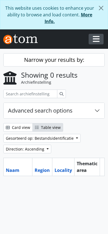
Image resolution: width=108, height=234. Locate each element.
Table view (50, 127)
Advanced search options (40, 110)
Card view (20, 127)
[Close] (101, 8)
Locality (63, 170)
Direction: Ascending (25, 149)
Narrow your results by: (54, 59)
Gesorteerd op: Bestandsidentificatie (40, 138)
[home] (22, 39)
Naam (12, 170)
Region (42, 170)
